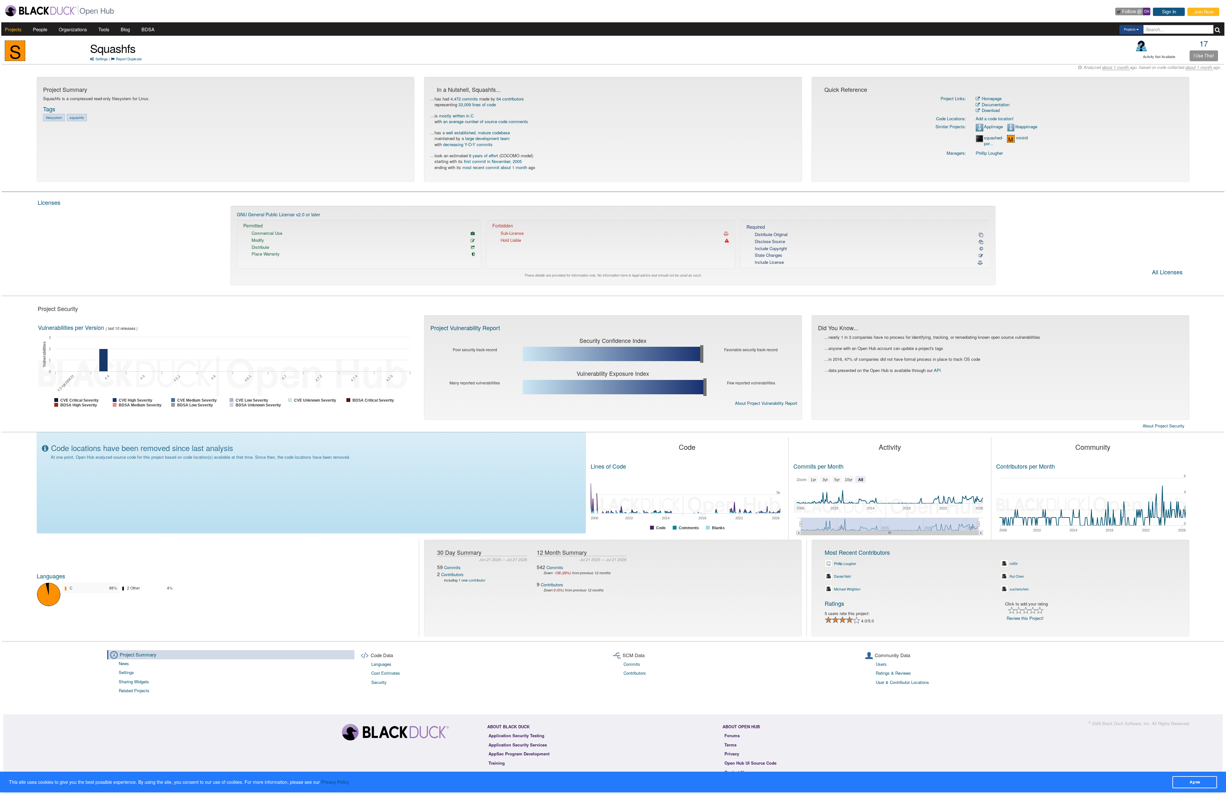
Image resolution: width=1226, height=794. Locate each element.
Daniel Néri (842, 576)
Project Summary (138, 654)
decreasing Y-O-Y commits (468, 144)
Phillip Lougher (989, 153)
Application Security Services (517, 745)
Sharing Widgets (134, 682)
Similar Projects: (950, 126)
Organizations (73, 29)
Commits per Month (818, 466)
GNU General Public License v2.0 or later (278, 214)
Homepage (991, 98)
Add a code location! (995, 118)
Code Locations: (951, 118)
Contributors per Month (1025, 466)
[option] (613, 245)
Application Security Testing (516, 735)
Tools (103, 29)
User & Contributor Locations (902, 682)
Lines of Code (608, 466)
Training (496, 763)
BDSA (148, 29)
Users (881, 664)
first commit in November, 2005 (493, 161)
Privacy (731, 754)
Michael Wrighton (847, 588)
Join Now (1204, 12)
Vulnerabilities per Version (71, 327)
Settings (101, 58)
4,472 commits (464, 99)
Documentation (995, 104)
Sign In (1169, 12)
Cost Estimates (385, 673)
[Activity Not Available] (1141, 45)
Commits (452, 567)
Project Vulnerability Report (465, 327)
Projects (13, 29)
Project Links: (953, 98)
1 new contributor (471, 580)
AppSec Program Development (518, 754)
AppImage (993, 127)
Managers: (956, 153)
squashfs (77, 117)
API (937, 370)
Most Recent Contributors (857, 552)
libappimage (1026, 127)
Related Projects (134, 690)
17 (1204, 43)
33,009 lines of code (477, 104)
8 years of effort (483, 155)
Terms (730, 745)
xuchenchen (1019, 588)
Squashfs (112, 48)
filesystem (54, 117)
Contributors (452, 574)
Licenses (49, 202)
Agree (1195, 782)
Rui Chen (1017, 576)
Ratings (834, 603)
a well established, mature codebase (476, 133)
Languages (51, 576)
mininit (1022, 138)
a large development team (486, 138)
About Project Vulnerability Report (766, 403)
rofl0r (1014, 563)
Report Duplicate (129, 58)
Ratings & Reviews (893, 673)
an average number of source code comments (485, 121)
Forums (732, 735)
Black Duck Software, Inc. (1126, 723)
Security (379, 682)
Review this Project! (1025, 618)
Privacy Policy (335, 782)
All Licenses (1167, 272)
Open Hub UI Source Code (750, 763)
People (40, 29)
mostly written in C (456, 116)
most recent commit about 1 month (494, 167)
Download (990, 110)
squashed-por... (993, 141)
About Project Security (1163, 426)
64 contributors (510, 99)
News (124, 663)
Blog (125, 29)
